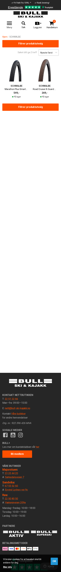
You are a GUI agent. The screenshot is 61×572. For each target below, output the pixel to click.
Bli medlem (17, 453)
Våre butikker (18, 413)
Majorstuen (9, 469)
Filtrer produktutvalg (30, 43)
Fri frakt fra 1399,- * (22, 3)
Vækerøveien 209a (15, 502)
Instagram (20, 435)
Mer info (7, 567)
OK (54, 561)
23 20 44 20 (11, 473)
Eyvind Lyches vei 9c (16, 489)
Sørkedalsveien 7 (14, 477)
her (37, 446)
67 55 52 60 (11, 485)
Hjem (5, 37)
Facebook (5, 435)
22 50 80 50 (11, 498)
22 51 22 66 (11, 398)
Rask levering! (43, 3)
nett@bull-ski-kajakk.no (17, 408)
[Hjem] (30, 14)
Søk (23, 27)
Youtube (13, 435)
